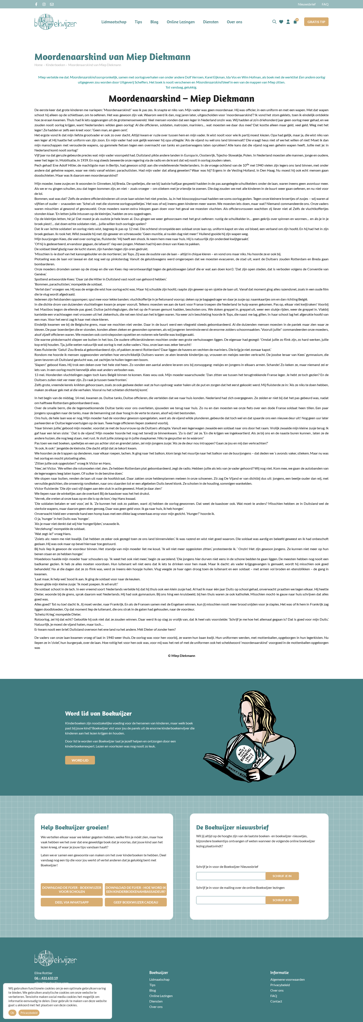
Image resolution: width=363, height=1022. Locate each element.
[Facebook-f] (36, 4)
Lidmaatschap (113, 21)
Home (38, 65)
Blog (154, 21)
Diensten (210, 21)
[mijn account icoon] (288, 22)
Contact (276, 1001)
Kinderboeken (55, 65)
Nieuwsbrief (307, 4)
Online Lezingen (181, 21)
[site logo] (55, 22)
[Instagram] (44, 4)
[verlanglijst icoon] (281, 22)
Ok (12, 1012)
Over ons (234, 21)
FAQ (325, 4)
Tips (138, 21)
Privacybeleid (280, 985)
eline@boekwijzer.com (51, 983)
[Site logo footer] (55, 958)
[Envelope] (52, 4)
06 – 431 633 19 (46, 978)
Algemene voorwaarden (287, 979)
